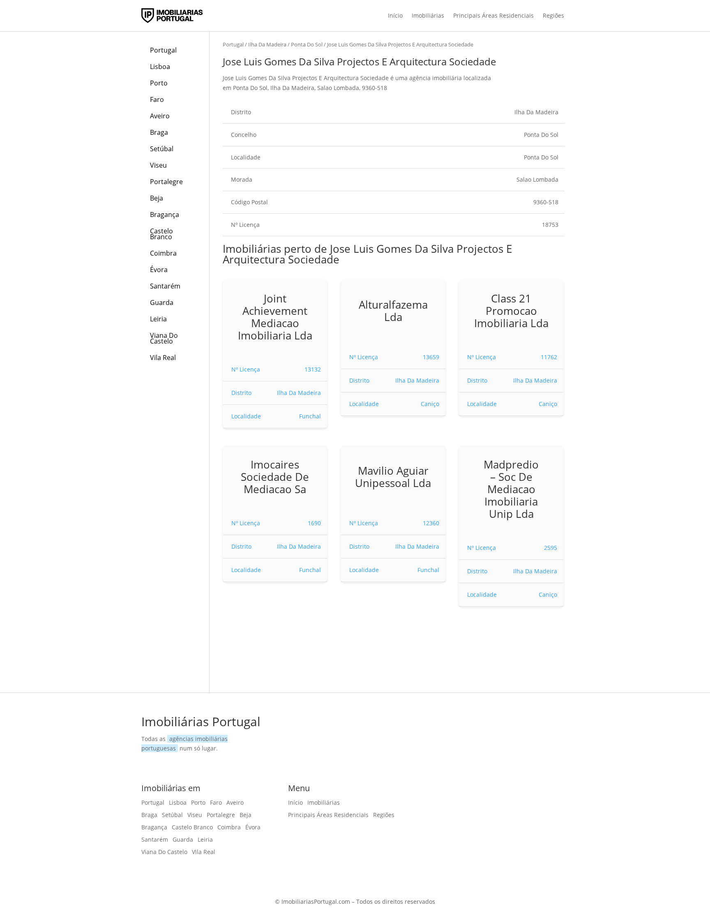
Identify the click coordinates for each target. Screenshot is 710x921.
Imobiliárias (428, 15)
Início (395, 15)
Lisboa (160, 66)
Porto (159, 83)
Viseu (158, 165)
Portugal (163, 50)
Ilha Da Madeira (267, 44)
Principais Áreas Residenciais (493, 15)
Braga (159, 132)
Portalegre (166, 181)
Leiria (158, 318)
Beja (156, 198)
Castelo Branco (161, 233)
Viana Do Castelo (164, 338)
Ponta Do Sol (307, 44)
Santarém (165, 286)
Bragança (164, 214)
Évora (159, 269)
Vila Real (163, 357)
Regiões (553, 15)
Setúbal (161, 148)
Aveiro (160, 115)
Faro (157, 99)
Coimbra (163, 253)
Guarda (161, 302)
